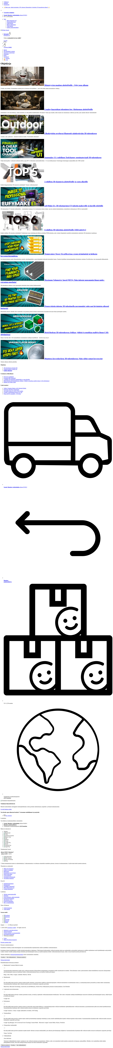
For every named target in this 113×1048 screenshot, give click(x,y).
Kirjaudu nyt (7, 35)
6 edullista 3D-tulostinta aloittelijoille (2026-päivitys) (65, 230)
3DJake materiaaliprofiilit (10, 894)
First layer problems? (9, 376)
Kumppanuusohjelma (9, 898)
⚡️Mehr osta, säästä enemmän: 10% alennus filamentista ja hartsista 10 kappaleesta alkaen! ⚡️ (27, 7)
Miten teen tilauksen (8, 868)
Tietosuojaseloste (8, 931)
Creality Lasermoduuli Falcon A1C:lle (13, 392)
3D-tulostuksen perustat (10, 368)
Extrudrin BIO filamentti (10, 378)
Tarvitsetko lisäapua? (9, 878)
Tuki (5, 19)
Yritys (5, 938)
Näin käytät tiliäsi (8, 874)
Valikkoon (6, 2)
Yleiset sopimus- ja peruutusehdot (12, 933)
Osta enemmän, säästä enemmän (11, 897)
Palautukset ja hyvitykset (10, 872)
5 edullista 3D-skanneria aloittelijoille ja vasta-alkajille (66, 182)
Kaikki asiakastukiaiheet (13, 27)
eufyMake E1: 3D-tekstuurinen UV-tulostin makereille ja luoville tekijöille (73, 206)
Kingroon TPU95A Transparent (11, 389)
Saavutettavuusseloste (9, 934)
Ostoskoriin (6, 4)
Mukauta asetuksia (21, 957)
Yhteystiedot (10, 26)
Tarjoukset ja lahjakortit (9, 877)
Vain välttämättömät (11, 957)
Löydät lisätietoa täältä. (6, 809)
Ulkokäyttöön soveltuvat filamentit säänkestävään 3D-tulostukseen (70, 133)
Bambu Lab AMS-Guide (10, 382)
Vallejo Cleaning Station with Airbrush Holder (15, 388)
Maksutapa (6, 871)
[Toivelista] (5, 43)
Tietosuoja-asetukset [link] (8, 935)
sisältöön (6, 3)
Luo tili (5, 40)
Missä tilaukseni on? (12, 20)
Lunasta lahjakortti (8, 889)
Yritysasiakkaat (7, 875)
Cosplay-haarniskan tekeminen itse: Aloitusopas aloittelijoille (68, 109)
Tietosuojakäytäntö (5, 960)
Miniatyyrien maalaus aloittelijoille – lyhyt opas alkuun (66, 85)
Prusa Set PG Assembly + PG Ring (12, 393)
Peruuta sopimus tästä (6, 942)
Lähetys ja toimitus (8, 870)
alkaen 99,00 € (15, 15)
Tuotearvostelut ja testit (10, 369)
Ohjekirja (6, 895)
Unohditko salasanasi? (9, 886)
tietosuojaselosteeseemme (17, 954)
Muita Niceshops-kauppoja (10, 939)
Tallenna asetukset (5, 1045)
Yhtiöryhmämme (8, 908)
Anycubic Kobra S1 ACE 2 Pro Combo (13, 391)
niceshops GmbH (11, 927)
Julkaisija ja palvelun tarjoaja (11, 930)
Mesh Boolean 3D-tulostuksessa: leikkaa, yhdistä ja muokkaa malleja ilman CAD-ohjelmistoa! (26, 381)
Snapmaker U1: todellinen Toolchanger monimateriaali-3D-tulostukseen (72, 158)
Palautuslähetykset (11, 22)
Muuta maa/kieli (14, 925)
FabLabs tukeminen (8, 901)
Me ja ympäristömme (9, 902)
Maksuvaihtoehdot (11, 24)
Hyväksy (3, 957)
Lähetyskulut (10, 23)
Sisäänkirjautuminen (9, 883)
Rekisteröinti (7, 885)
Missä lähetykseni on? (9, 887)
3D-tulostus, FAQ (8, 900)
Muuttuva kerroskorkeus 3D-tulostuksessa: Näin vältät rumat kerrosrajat (73, 359)
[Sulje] (1, 10)
